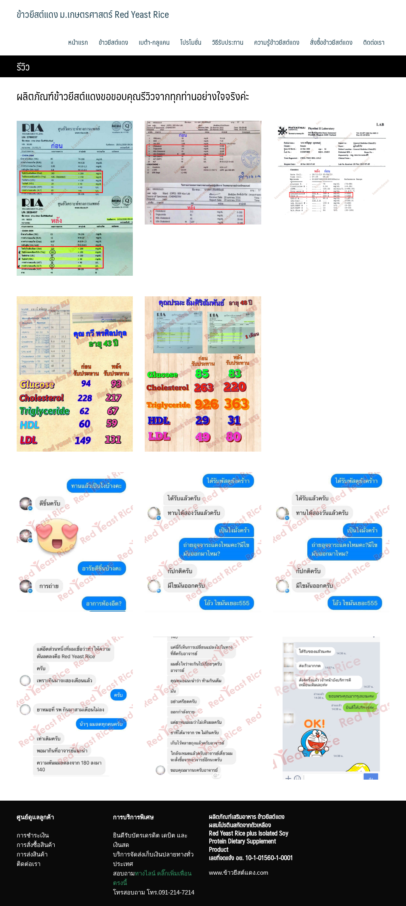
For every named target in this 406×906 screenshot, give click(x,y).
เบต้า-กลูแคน (154, 42)
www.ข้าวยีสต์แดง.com (238, 872)
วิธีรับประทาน (227, 42)
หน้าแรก (78, 42)
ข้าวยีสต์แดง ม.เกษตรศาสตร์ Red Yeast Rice (93, 14)
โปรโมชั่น (190, 42)
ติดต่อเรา (374, 42)
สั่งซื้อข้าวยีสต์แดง (331, 42)
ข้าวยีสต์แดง (113, 42)
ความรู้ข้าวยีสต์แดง (276, 42)
